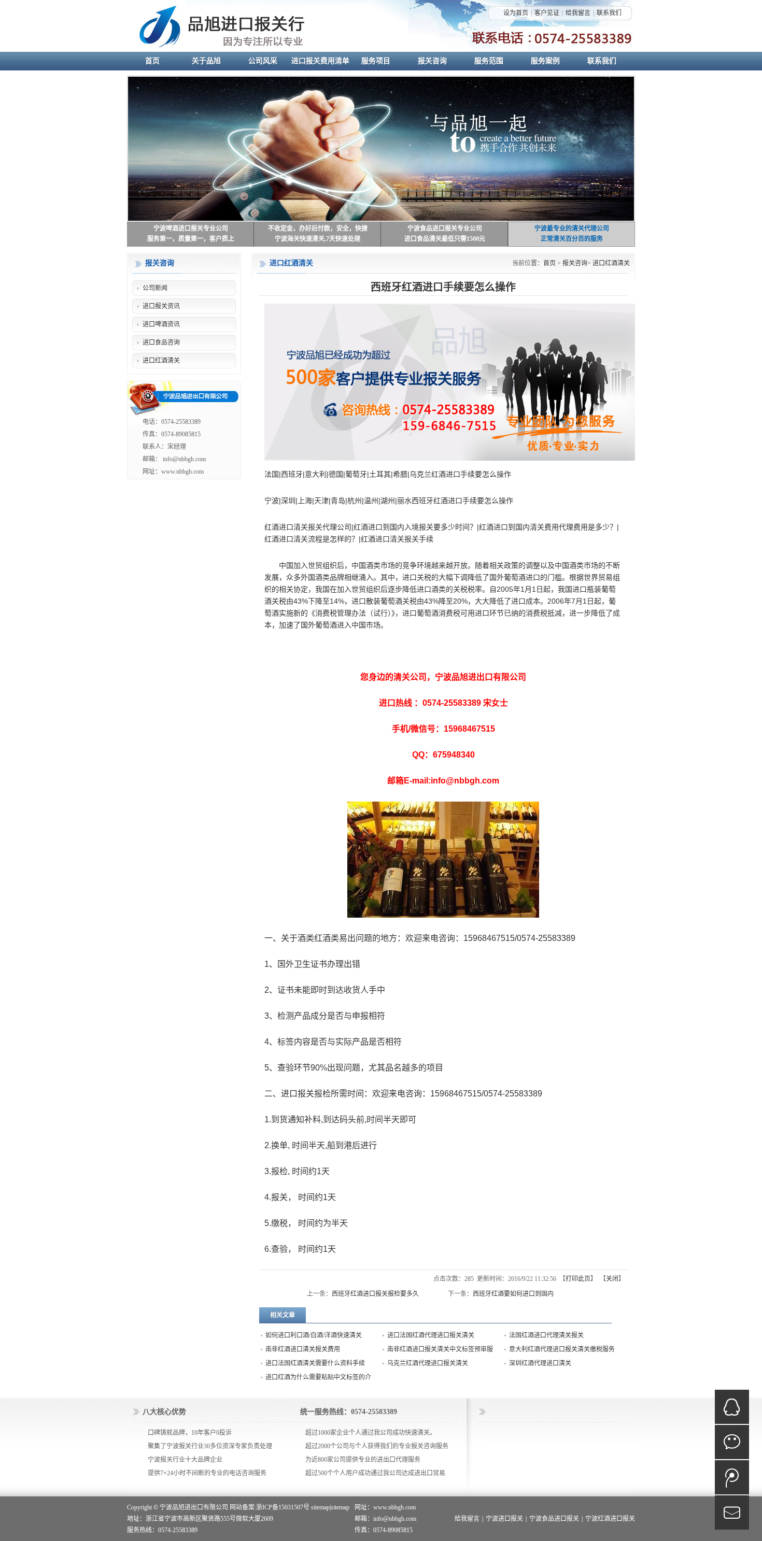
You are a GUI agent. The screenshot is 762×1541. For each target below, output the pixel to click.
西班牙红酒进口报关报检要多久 (375, 1293)
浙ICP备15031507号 (282, 1507)
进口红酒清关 (611, 263)
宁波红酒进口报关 (610, 1518)
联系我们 (609, 13)
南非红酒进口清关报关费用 (302, 1349)
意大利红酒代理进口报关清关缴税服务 (562, 1349)
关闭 (612, 1278)
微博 (732, 1477)
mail (732, 1512)
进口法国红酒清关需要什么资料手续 (315, 1363)
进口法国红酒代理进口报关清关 (430, 1335)
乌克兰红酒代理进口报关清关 (427, 1363)
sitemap (320, 1507)
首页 (549, 263)
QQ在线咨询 (732, 1407)
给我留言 (578, 13)
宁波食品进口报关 (554, 1518)
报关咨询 (574, 263)
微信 (732, 1442)
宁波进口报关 (504, 1518)
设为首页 (515, 13)
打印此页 (578, 1278)
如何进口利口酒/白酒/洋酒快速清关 (313, 1335)
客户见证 (546, 13)
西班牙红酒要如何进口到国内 (513, 1293)
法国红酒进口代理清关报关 (546, 1335)
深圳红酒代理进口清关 (540, 1363)
